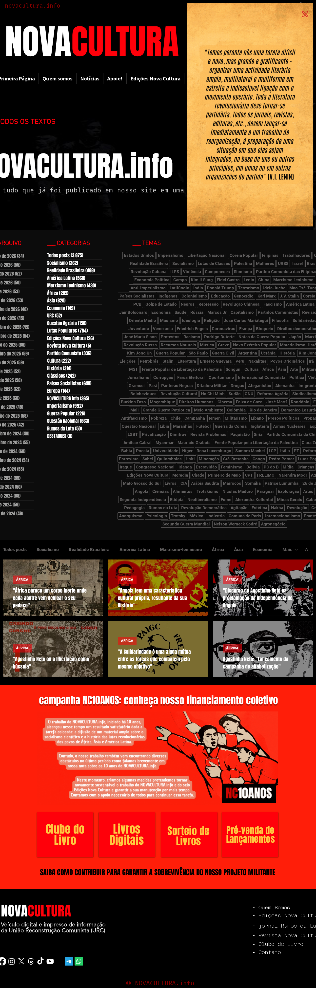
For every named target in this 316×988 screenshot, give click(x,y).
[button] (305, 14)
